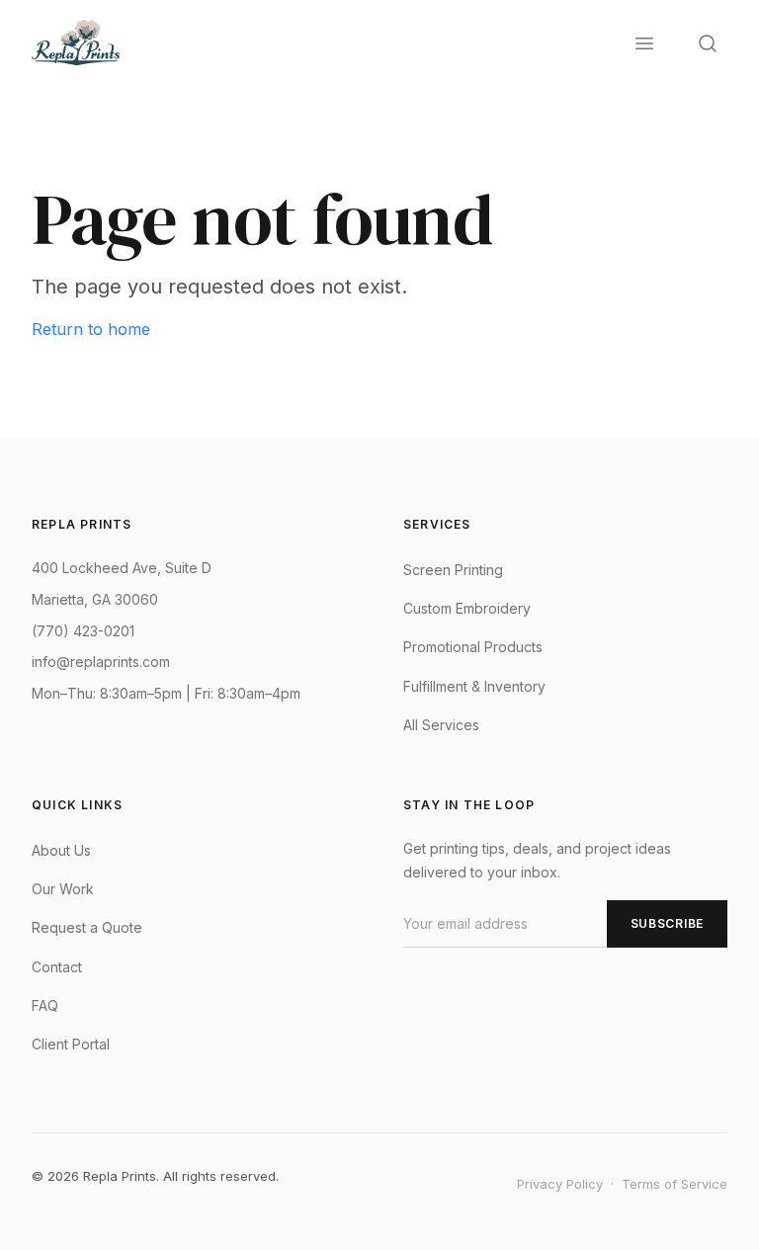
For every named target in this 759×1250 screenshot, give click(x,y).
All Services (441, 724)
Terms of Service (674, 1184)
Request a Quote (87, 927)
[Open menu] (644, 43)
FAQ (45, 1005)
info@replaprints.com (101, 661)
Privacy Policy (560, 1184)
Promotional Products (473, 646)
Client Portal (71, 1044)
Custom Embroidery (467, 608)
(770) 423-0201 (83, 631)
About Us (61, 850)
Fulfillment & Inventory (474, 686)
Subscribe (667, 923)
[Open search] (707, 43)
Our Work (63, 888)
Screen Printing (453, 569)
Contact (57, 966)
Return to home (91, 329)
